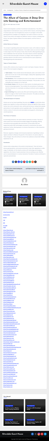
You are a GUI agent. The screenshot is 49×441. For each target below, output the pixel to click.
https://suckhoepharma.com (10, 358)
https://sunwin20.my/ (8, 212)
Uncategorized (7, 14)
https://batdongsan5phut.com (10, 322)
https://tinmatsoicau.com (9, 246)
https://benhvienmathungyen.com (11, 323)
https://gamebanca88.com (9, 287)
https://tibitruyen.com (8, 367)
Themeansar (35, 439)
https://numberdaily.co (8, 354)
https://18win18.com (8, 230)
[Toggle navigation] (3, 3)
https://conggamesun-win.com (10, 273)
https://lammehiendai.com (9, 349)
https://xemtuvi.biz (8, 385)
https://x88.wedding (8, 255)
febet (4, 227)
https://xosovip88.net (8, 239)
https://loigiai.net (7, 350)
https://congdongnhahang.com (10, 331)
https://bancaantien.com (9, 248)
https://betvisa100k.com (9, 325)
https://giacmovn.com (8, 338)
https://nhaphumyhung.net (9, 352)
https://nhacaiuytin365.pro (9, 268)
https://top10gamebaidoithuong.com (12, 307)
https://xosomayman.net (9, 253)
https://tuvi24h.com (8, 377)
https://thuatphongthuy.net (10, 365)
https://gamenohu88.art (9, 289)
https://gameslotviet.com (9, 291)
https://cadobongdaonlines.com (11, 264)
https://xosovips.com (8, 271)
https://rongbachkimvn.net (9, 241)
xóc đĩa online (6, 214)
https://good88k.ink (8, 293)
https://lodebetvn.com (8, 300)
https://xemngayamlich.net (9, 383)
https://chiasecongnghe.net (10, 327)
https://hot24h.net (7, 343)
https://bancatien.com (8, 257)
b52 (4, 223)
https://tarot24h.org (8, 361)
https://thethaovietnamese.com (11, 363)
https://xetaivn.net (7, 386)
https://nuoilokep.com (8, 309)
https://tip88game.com (8, 277)
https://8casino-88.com (9, 232)
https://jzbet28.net (8, 295)
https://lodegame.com (8, 302)
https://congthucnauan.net (10, 334)
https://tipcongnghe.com (9, 370)
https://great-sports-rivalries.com (11, 341)
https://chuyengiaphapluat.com (11, 329)
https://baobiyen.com (8, 316)
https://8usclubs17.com (8, 233)
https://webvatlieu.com (8, 381)
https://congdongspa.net (9, 332)
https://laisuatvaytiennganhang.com (12, 347)
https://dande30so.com (8, 275)
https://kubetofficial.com (9, 298)
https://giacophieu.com (8, 340)
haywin (5, 217)
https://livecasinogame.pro (9, 296)
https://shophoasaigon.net (9, 356)
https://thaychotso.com (9, 311)
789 (4, 220)
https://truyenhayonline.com (10, 376)
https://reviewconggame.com (10, 244)
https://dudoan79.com (8, 278)
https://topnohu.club (8, 250)
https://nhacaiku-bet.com (9, 286)
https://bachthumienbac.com (10, 259)
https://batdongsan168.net (9, 320)
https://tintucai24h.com (9, 369)
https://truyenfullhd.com (9, 374)
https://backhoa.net (8, 314)
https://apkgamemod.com (9, 313)
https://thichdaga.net (8, 242)
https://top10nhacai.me (9, 235)
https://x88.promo (7, 269)
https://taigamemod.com (9, 359)
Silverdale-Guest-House (24, 4)
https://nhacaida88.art (8, 280)
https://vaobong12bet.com (9, 262)
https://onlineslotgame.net (9, 237)
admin (8, 24)
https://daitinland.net (8, 336)
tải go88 (5, 225)
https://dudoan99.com (8, 282)
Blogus (28, 439)
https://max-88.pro (7, 304)
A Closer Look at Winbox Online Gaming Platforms (10, 200)
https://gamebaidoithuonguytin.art (11, 284)
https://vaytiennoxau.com (9, 379)
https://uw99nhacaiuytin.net (10, 266)
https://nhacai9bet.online (9, 305)
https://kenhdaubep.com (9, 345)
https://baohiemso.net (8, 318)
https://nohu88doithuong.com (10, 251)
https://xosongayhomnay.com (10, 260)
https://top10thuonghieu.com (10, 372)
